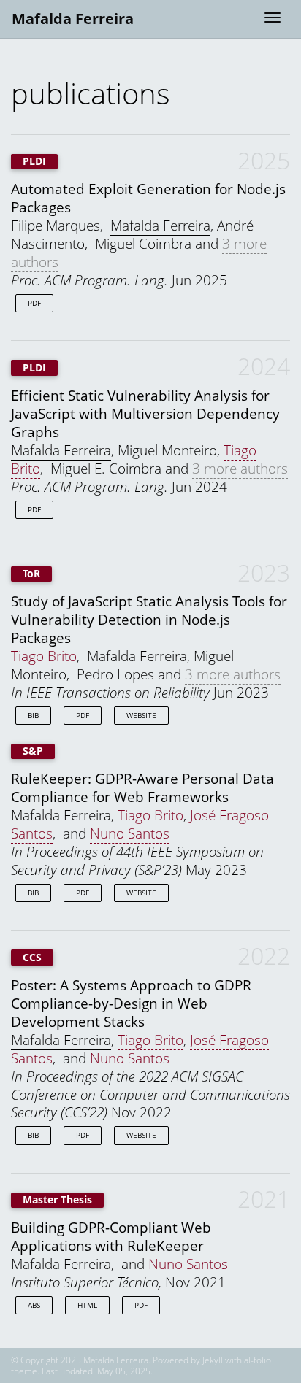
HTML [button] (87, 1305)
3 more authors (240, 468)
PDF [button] (34, 303)
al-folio (257, 1360)
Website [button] (141, 715)
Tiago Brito (44, 656)
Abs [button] (34, 1305)
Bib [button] (33, 715)
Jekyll (212, 1360)
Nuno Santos (129, 833)
